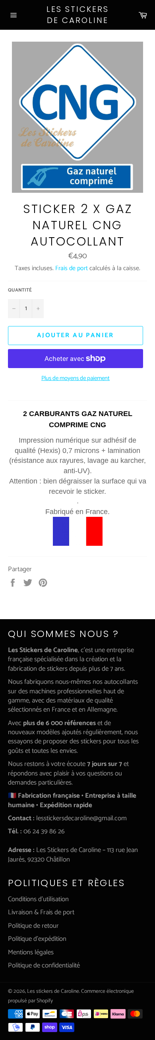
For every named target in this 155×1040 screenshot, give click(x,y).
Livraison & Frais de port (41, 912)
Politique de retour (33, 925)
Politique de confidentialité (44, 965)
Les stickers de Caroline (77, 15)
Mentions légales (31, 952)
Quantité (20, 290)
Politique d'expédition (37, 938)
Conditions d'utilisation (38, 899)
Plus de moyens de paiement (75, 378)
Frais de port (71, 268)
